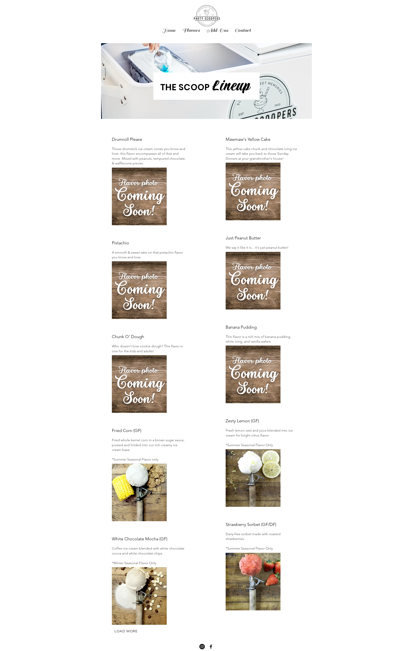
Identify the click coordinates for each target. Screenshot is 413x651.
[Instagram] (202, 646)
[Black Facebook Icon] (211, 646)
